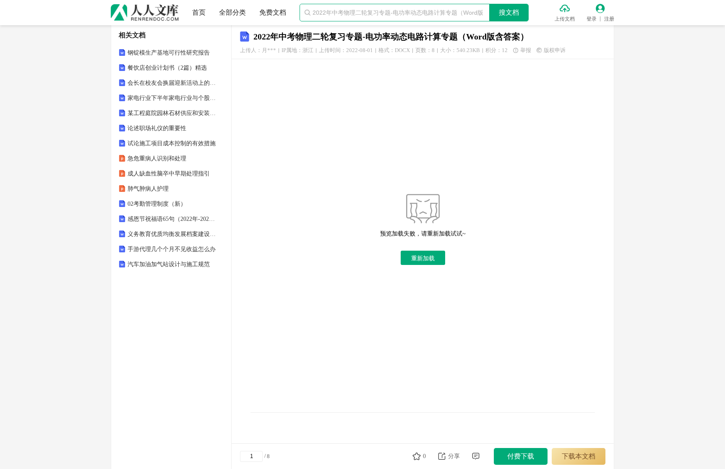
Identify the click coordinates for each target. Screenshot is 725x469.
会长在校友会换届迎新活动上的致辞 (172, 83)
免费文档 (272, 12)
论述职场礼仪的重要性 (157, 128)
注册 (609, 19)
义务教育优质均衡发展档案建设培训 (172, 234)
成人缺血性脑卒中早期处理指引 (169, 173)
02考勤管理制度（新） (157, 204)
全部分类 (232, 12)
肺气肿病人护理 (148, 189)
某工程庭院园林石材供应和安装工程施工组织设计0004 (172, 113)
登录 (592, 19)
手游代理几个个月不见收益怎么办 (172, 249)
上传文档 (565, 19)
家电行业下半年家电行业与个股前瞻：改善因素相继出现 (172, 98)
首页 (199, 12)
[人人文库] (145, 12)
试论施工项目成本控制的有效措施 (172, 143)
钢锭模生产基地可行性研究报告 (169, 53)
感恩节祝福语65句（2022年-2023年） (172, 219)
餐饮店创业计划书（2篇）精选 (167, 68)
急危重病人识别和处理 (157, 158)
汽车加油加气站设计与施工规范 (169, 264)
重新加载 (423, 258)
